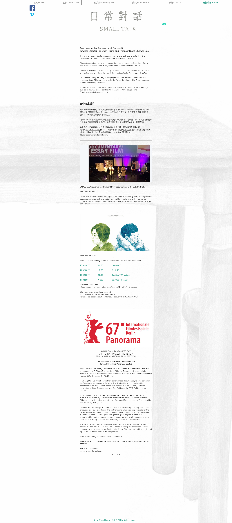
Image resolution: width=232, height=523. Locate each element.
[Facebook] (32, 8)
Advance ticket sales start (91, 297)
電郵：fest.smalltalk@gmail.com (93, 135)
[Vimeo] (32, 14)
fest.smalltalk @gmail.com (97, 92)
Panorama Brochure (106, 294)
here (86, 292)
